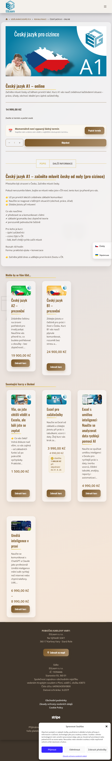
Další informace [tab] (63, 163)
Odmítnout (74, 749)
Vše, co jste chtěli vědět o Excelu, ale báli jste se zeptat (20, 420)
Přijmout (52, 749)
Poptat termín (94, 130)
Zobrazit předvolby (97, 749)
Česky (102, 246)
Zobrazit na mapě (57, 652)
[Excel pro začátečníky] (57, 400)
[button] (106, 726)
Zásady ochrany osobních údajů (75, 756)
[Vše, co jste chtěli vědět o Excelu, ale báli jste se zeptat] (21, 400)
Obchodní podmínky (56, 700)
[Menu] (105, 6)
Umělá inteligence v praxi (20, 541)
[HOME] (7, 19)
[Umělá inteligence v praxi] (21, 526)
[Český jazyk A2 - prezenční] (21, 291)
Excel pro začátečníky (55, 412)
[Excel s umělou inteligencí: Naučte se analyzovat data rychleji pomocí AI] (92, 400)
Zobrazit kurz (20, 363)
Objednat (66, 142)
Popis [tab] (43, 163)
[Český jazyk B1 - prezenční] (57, 291)
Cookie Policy (56, 707)
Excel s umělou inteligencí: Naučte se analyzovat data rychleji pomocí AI (90, 425)
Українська (104, 255)
